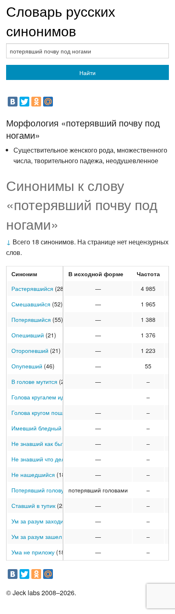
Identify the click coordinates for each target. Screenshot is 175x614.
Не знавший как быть (39, 443)
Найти (87, 73)
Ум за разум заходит (38, 521)
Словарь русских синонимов (60, 20)
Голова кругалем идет (40, 397)
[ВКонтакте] (13, 101)
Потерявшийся (31, 319)
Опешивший (27, 335)
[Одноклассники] (36, 101)
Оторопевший (29, 350)
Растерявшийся (32, 288)
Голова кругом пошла (40, 412)
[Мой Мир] (48, 101)
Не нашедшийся (33, 474)
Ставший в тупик (33, 505)
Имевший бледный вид (41, 428)
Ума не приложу (33, 552)
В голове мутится (34, 381)
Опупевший (26, 366)
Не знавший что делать (42, 459)
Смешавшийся (30, 304)
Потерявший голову (37, 490)
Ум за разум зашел (36, 536)
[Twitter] (24, 101)
